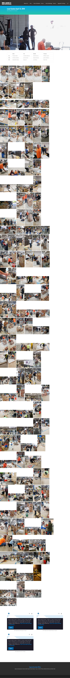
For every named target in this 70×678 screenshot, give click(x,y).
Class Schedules (36, 3)
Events (54, 3)
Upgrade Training (61, 3)
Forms (42, 3)
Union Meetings (49, 3)
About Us (26, 3)
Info (31, 3)
